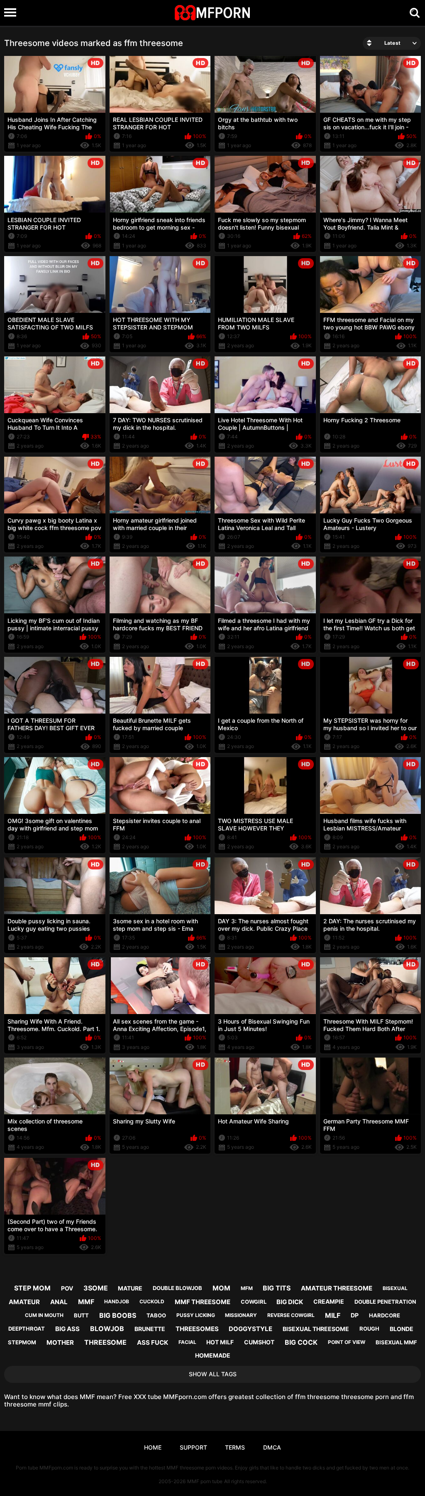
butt (81, 1315)
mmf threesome (202, 1302)
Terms (235, 1447)
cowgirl (253, 1301)
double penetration (385, 1301)
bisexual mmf (396, 1342)
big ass (67, 1329)
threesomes (197, 1329)
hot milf (220, 1342)
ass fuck (152, 1342)
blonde (401, 1328)
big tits (277, 1288)
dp (355, 1315)
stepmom (22, 1342)
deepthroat (26, 1328)
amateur (24, 1302)
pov (67, 1288)
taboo (156, 1315)
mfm (247, 1288)
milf (332, 1315)
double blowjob (177, 1288)
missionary (241, 1315)
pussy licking (195, 1315)
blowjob (107, 1328)
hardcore (384, 1315)
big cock (301, 1342)
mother (60, 1342)
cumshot (259, 1342)
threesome (105, 1342)
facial (187, 1342)
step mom (32, 1288)
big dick (289, 1302)
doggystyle (250, 1329)
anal (59, 1302)
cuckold (151, 1301)
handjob (116, 1301)
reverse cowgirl (291, 1315)
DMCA (272, 1447)
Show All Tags (213, 1373)
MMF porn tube (204, 1481)
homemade (212, 1355)
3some (95, 1288)
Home (152, 1447)
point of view (346, 1342)
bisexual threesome (316, 1328)
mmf (86, 1302)
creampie (328, 1301)
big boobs (117, 1315)
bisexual (395, 1288)
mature (130, 1288)
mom (221, 1288)
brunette (149, 1328)
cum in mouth (44, 1315)
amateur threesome (336, 1288)
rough (369, 1328)
